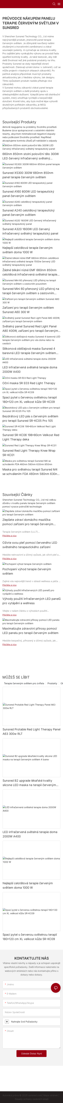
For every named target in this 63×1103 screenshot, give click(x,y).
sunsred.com (35, 1095)
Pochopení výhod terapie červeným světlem (26, 571)
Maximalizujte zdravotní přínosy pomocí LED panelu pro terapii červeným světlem (30, 631)
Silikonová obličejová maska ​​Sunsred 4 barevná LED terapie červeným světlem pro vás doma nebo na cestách (29, 351)
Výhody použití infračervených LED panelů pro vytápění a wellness (31, 601)
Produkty (52, 683)
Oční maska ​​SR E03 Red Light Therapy (28, 383)
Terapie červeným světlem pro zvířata (24, 683)
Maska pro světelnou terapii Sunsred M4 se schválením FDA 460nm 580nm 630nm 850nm (31, 472)
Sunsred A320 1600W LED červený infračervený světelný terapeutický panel (30, 231)
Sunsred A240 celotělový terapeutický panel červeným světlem (28, 212)
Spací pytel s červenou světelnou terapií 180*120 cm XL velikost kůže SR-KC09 (29, 400)
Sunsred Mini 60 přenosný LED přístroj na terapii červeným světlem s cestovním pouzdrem (30, 291)
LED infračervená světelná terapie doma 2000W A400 (29, 369)
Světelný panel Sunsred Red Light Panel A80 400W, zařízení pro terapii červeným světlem (30, 329)
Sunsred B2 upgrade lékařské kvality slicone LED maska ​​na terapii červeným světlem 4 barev (29, 783)
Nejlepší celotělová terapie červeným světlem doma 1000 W (27, 250)
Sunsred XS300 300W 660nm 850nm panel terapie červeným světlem (27, 175)
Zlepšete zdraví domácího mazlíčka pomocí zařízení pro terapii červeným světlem (27, 522)
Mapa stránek (50, 1095)
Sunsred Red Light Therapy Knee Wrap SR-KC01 (28, 453)
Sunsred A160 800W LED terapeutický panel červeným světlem (28, 194)
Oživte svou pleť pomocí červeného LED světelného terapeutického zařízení (29, 545)
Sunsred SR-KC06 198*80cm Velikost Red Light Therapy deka (30, 437)
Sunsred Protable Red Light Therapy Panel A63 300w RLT (31, 731)
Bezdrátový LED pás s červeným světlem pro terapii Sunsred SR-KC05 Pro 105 (30, 418)
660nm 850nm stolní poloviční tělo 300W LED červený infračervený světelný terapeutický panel (30, 156)
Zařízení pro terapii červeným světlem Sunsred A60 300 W (28, 310)
